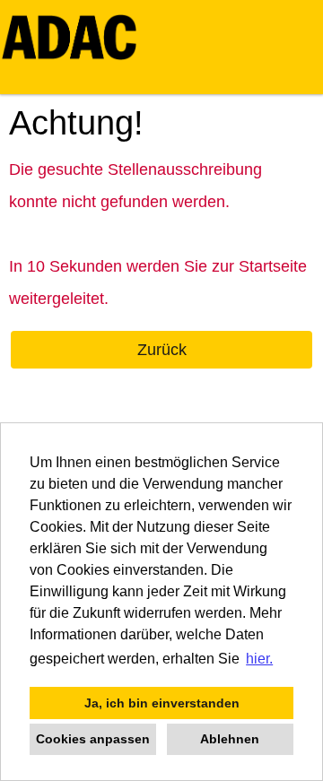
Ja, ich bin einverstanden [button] (162, 703)
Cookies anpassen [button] (93, 739)
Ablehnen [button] (229, 739)
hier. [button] (259, 658)
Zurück (162, 350)
